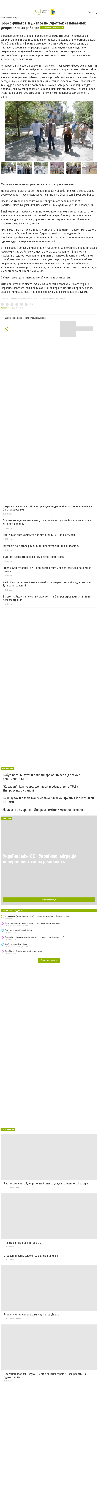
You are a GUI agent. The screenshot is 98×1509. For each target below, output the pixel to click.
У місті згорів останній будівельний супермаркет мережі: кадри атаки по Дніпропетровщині (47, 584)
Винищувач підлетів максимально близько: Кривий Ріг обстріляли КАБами (48, 800)
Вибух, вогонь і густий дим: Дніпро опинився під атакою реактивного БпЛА (41, 777)
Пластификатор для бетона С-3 (23, 1242)
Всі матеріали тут (49, 900)
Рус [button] (89, 12)
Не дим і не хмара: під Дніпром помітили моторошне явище (44, 810)
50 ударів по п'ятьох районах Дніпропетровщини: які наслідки (41, 546)
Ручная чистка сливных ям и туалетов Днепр (31, 1314)
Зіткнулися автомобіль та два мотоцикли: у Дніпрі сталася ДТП (42, 535)
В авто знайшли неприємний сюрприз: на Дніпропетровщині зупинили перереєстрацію (46, 598)
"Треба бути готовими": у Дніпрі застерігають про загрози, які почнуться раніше (47, 569)
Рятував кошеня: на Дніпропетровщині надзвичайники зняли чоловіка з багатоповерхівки (47, 508)
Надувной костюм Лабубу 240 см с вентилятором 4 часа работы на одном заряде (45, 1375)
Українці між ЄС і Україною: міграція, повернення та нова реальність (40, 858)
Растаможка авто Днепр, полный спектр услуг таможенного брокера (46, 1183)
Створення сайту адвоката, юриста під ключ (31, 1255)
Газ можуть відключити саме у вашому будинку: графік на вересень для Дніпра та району (47, 522)
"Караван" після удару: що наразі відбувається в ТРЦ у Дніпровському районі (40, 788)
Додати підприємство (49, 960)
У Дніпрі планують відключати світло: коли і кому (33, 557)
